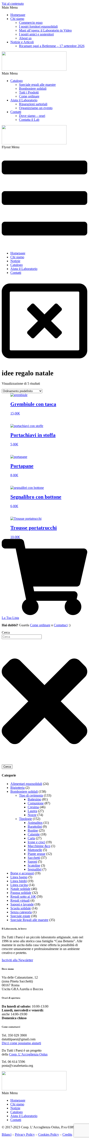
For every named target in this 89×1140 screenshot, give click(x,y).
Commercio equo (31, 22)
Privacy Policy (25, 1134)
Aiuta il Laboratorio (23, 100)
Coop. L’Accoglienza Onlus (28, 1054)
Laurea (32, 811)
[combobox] (22, 637)
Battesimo (34, 799)
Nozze (32, 815)
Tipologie (25, 819)
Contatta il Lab (29, 119)
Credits (67, 1134)
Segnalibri (34, 869)
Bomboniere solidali (32, 88)
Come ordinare (29, 96)
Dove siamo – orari (32, 116)
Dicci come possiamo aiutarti (21, 1043)
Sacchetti (34, 857)
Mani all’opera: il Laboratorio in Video (45, 30)
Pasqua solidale (20, 892)
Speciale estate (20, 916)
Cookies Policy (48, 1134)
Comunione (36, 803)
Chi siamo (17, 19)
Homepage (17, 15)
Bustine (33, 830)
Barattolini (35, 826)
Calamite (34, 834)
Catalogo (16, 81)
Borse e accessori (22, 873)
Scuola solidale (20, 908)
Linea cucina (19, 885)
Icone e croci (36, 842)
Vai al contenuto (13, 3)
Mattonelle (35, 850)
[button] (44, 8)
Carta (31, 838)
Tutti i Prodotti (29, 92)
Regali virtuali (20, 900)
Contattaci (61, 625)
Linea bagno (18, 877)
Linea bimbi (18, 881)
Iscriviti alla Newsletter (17, 960)
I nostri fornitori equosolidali (38, 26)
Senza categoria (21, 912)
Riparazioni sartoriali (33, 104)
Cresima (33, 807)
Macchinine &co (39, 846)
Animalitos (35, 822)
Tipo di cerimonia (31, 795)
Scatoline (34, 865)
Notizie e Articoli (22, 42)
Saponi (32, 861)
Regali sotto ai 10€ (23, 896)
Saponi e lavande (22, 904)
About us (25, 38)
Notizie (15, 261)
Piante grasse (36, 854)
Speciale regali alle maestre (37, 84)
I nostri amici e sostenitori (36, 34)
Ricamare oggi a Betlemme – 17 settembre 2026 (51, 46)
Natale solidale (20, 889)
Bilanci (6, 1134)
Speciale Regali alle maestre (29, 920)
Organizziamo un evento (35, 108)
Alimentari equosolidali (26, 784)
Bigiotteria (17, 787)
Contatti (15, 112)
